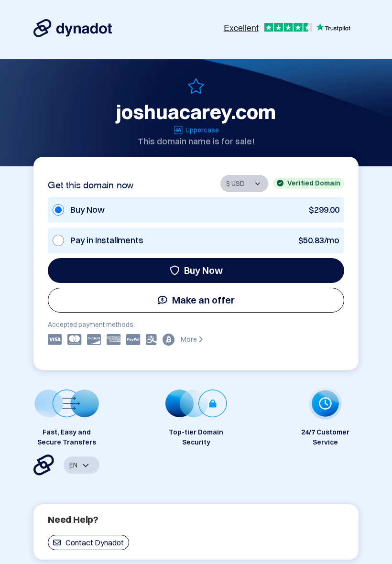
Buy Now (203, 270)
